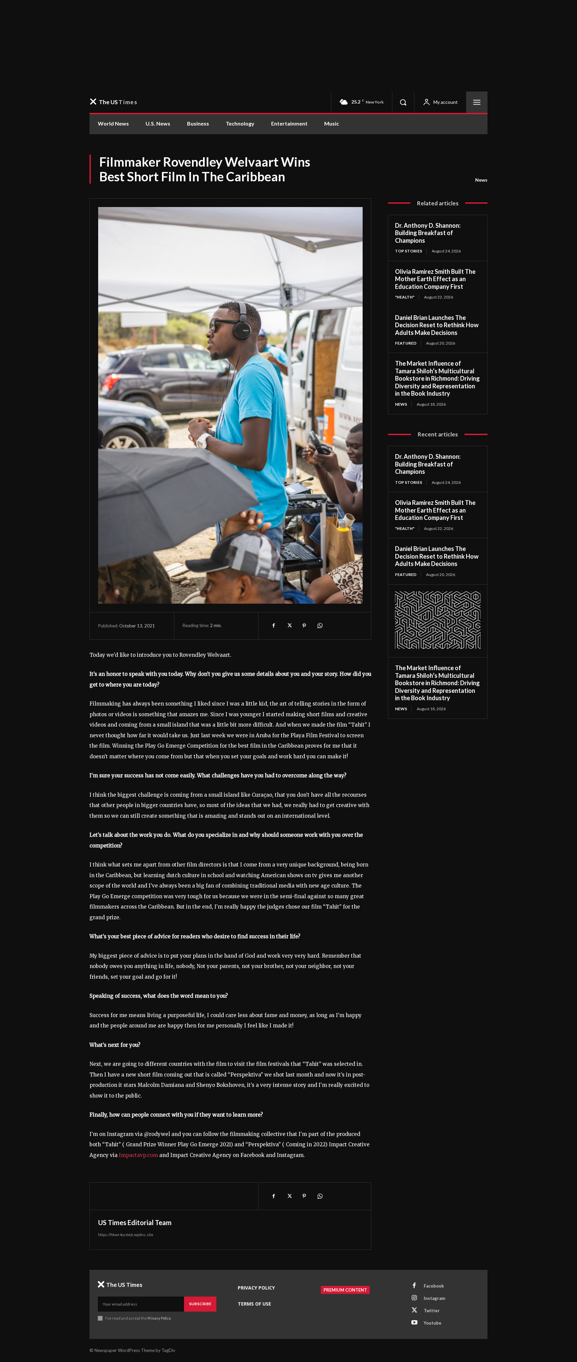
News (481, 180)
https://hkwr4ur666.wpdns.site (125, 1234)
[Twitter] (289, 625)
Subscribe (200, 1303)
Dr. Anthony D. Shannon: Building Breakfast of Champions (427, 233)
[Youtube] (414, 1323)
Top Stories (408, 250)
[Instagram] (414, 1298)
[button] (403, 102)
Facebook (434, 1286)
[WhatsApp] (319, 625)
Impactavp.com (138, 1155)
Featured (405, 343)
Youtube (432, 1323)
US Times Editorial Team (135, 1222)
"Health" (404, 297)
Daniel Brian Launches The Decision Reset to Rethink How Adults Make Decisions (436, 325)
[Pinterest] (304, 625)
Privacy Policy (159, 1318)
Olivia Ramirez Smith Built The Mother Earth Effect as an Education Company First (435, 279)
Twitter (432, 1310)
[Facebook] (273, 625)
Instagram (434, 1298)
